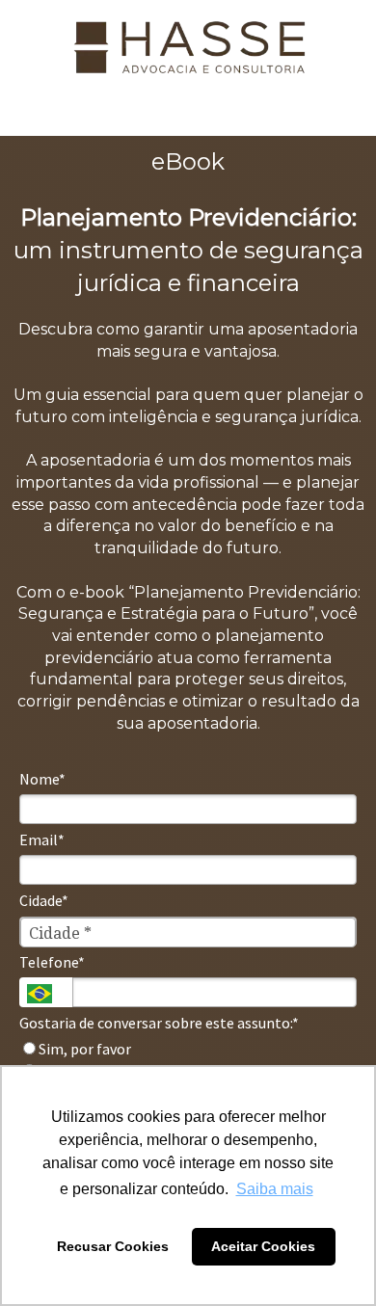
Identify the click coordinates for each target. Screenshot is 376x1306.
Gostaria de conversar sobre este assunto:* (159, 1022)
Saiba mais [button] (274, 1189)
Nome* (42, 778)
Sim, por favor (83, 1048)
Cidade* (43, 900)
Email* (42, 839)
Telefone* (52, 962)
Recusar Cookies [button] (113, 1246)
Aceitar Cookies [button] (263, 1246)
